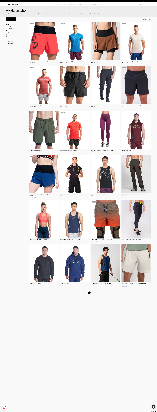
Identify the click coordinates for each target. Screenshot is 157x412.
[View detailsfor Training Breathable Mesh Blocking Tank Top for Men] (105, 263)
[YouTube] (9, 1)
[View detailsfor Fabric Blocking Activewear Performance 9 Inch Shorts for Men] (136, 263)
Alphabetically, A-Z (11, 32)
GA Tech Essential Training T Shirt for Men (38, 105)
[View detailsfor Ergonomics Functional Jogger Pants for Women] (136, 219)
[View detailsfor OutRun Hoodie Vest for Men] (136, 130)
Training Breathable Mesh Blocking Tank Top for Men (102, 283)
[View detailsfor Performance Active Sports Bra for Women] (44, 219)
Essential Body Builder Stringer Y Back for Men (70, 239)
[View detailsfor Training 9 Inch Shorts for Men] (44, 130)
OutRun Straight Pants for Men (97, 105)
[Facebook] (6, 1)
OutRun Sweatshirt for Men (35, 283)
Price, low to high (11, 37)
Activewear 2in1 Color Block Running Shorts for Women (102, 61)
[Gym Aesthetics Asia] (12, 4)
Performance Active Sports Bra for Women (38, 239)
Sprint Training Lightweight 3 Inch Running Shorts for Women (41, 195)
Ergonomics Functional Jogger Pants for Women (131, 239)
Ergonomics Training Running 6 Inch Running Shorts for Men (133, 105)
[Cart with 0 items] (149, 4)
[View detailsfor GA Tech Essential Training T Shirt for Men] (44, 85)
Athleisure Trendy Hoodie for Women (68, 194)
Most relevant (10, 28)
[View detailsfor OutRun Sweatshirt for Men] (44, 263)
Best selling (10, 30)
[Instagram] (8, 1)
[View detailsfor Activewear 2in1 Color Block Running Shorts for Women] (105, 41)
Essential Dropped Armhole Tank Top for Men (100, 194)
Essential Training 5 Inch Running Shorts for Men (70, 105)
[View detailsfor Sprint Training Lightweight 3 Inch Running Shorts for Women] (44, 174)
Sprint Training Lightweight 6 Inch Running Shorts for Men (42, 61)
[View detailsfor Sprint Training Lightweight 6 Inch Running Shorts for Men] (44, 41)
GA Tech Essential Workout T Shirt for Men (69, 150)
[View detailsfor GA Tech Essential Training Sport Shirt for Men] (75, 41)
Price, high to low (11, 39)
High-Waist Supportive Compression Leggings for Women (103, 150)
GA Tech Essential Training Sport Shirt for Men (70, 61)
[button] (149, 4)
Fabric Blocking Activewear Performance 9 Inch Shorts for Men (134, 284)
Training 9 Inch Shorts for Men (36, 150)
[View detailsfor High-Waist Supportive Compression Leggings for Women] (105, 130)
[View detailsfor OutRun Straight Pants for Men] (105, 85)
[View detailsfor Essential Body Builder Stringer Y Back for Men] (75, 219)
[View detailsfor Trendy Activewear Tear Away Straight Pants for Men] (136, 174)
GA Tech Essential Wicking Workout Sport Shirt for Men (133, 61)
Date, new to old (11, 43)
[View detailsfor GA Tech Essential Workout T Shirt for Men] (75, 130)
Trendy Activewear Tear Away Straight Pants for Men (133, 194)
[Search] (140, 4)
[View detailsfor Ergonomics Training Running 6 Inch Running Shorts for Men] (136, 85)
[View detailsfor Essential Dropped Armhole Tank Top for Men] (105, 174)
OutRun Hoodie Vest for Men (128, 150)
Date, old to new (11, 41)
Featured (9, 26)
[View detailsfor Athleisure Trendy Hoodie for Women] (75, 174)
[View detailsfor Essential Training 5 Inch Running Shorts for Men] (75, 85)
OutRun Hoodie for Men (65, 283)
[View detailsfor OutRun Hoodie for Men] (75, 263)
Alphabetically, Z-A (11, 34)
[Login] (144, 4)
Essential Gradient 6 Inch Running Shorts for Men (101, 239)
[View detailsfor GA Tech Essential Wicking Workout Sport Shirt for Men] (136, 41)
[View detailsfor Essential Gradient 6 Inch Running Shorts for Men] (105, 219)
